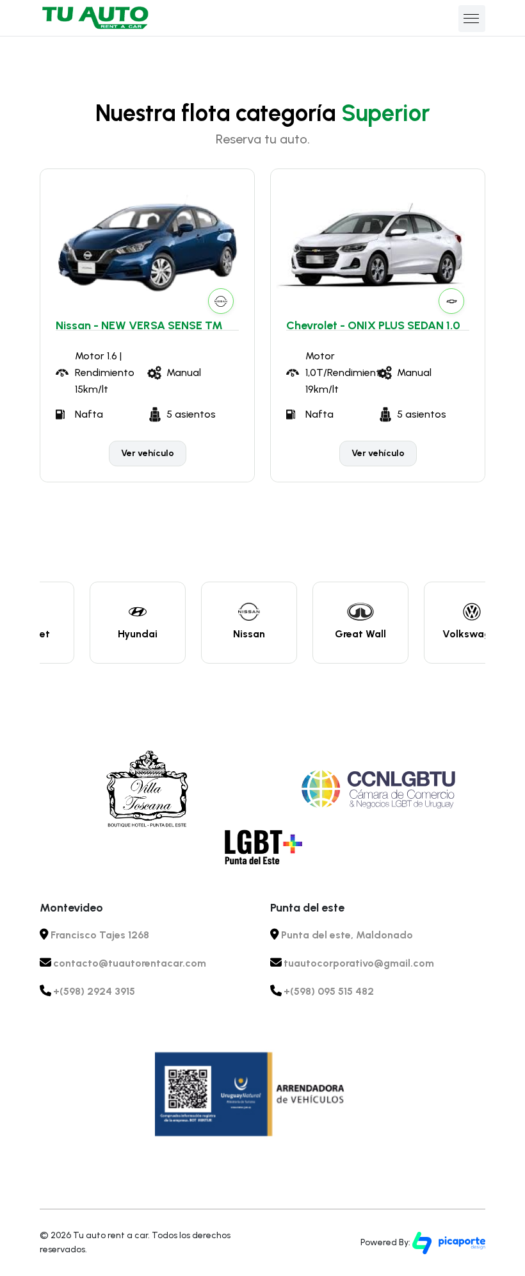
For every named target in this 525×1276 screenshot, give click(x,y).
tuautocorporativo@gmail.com (359, 963)
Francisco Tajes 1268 (100, 935)
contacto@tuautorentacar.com (129, 963)
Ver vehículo (147, 453)
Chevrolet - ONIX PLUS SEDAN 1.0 (373, 325)
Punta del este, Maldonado (347, 935)
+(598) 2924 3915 (94, 991)
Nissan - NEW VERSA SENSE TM (139, 325)
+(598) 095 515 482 (329, 991)
